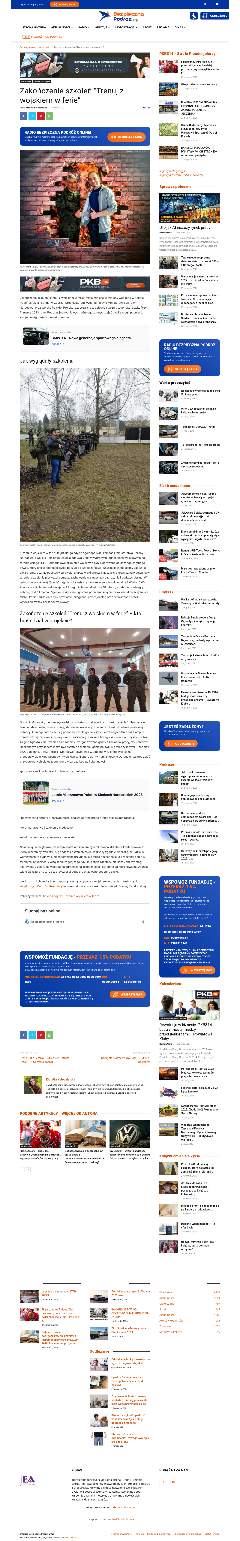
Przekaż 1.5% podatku (47, 36)
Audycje (101, 27)
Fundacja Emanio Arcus (159, 1533)
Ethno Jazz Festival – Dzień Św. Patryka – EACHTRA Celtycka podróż (46, 1060)
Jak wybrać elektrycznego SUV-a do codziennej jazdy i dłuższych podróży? (200, 516)
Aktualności (60, 27)
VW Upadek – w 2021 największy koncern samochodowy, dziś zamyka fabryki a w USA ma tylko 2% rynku (130, 1155)
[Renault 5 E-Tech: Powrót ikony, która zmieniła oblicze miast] (168, 555)
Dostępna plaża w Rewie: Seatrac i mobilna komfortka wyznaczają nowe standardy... (199, 318)
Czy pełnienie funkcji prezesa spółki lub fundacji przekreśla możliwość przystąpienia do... (129, 1400)
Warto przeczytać (42, 81)
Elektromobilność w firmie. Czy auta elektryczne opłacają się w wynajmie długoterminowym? (200, 535)
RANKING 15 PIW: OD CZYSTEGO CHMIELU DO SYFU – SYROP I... (130, 1313)
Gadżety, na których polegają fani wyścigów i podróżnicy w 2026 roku (199, 855)
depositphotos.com (125, 1507)
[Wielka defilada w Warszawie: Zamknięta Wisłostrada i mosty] (168, 604)
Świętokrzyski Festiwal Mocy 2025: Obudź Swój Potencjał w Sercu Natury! (199, 1109)
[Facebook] (211, 4)
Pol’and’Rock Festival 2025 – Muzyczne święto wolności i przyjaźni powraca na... (198, 1072)
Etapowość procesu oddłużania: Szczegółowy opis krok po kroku (130, 1438)
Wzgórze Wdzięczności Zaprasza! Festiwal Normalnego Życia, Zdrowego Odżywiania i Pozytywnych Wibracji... (199, 1132)
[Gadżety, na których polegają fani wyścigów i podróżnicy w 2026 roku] (168, 855)
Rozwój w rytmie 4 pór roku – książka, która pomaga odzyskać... (198, 1245)
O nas (179, 27)
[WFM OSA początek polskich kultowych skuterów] (168, 413)
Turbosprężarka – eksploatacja (200, 444)
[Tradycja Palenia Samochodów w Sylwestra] (168, 660)
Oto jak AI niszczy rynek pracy (199, 84)
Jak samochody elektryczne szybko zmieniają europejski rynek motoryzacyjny (198, 497)
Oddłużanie (184, 743)
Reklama (163, 27)
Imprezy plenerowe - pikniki (173, 1018)
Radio (82, 27)
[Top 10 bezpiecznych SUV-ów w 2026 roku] (99, 1296)
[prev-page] (22, 1169)
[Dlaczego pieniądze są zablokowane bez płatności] (168, 799)
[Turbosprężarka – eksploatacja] (168, 449)
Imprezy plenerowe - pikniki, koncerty (181, 175)
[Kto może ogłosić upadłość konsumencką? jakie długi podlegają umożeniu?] (99, 1420)
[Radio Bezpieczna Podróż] (121, 16)
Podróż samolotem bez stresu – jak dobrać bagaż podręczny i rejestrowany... (200, 836)
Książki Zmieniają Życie (179, 1156)
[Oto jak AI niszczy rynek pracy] (168, 89)
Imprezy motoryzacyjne (172, 171)
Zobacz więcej (69, 1537)
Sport (147, 27)
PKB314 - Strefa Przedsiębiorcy (187, 53)
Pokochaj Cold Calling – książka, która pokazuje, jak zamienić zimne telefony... (197, 1168)
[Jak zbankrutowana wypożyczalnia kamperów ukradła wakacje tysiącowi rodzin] (168, 777)
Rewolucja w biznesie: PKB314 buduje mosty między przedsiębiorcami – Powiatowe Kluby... (186, 1032)
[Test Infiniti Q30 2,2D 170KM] (168, 431)
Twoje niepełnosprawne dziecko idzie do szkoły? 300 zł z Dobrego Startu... (200, 261)
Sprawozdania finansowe (188, 1533)
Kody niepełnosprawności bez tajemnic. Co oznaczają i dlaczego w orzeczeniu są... (199, 299)
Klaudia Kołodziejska (36, 107)
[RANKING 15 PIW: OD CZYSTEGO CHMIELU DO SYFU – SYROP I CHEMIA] (99, 1314)
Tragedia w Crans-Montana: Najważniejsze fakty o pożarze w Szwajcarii (200, 640)
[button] (205, 4)
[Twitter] (32, 116)
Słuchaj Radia (67, 4)
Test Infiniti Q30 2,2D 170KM (198, 426)
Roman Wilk (165, 232)
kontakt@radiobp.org (121, 1519)
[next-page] (28, 1169)
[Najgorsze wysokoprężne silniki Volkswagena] (168, 395)
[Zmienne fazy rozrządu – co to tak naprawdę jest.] (168, 467)
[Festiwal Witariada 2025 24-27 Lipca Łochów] (168, 1092)
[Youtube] (217, 4)
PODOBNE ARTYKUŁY (39, 1113)
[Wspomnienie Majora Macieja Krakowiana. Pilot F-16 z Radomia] (168, 678)
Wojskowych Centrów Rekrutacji (41, 886)
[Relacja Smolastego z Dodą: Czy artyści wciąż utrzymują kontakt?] (168, 622)
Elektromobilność (174, 485)
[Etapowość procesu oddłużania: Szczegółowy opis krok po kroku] (99, 1439)
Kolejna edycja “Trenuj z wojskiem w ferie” (71, 896)
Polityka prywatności (121, 1533)
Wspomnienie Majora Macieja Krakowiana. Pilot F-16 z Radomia (199, 677)
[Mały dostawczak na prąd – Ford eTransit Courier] (168, 573)
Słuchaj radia (130, 137)
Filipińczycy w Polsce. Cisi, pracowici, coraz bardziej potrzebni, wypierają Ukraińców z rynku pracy (40, 1155)
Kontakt (140, 1533)
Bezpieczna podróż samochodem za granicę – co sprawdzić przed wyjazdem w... (200, 817)
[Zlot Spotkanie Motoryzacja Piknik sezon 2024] (99, 1333)
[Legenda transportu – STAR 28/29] (29, 1296)
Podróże (166, 764)
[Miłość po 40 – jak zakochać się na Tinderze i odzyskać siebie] (168, 1210)
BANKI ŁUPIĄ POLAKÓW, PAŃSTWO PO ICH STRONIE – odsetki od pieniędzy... (199, 151)
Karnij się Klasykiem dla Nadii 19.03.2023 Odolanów (125, 1060)
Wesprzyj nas (131, 994)
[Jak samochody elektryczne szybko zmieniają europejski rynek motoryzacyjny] (168, 498)
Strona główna (34, 27)
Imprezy (166, 591)
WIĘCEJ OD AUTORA (80, 1113)
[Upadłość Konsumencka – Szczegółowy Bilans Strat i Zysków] (99, 1382)
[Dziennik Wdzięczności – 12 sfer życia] (168, 1228)
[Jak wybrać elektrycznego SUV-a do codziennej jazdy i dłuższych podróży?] (168, 517)
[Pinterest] (41, 116)
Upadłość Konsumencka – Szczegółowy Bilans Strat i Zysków (127, 1381)
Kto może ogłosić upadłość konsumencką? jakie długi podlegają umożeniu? (128, 1419)
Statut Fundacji (212, 1533)
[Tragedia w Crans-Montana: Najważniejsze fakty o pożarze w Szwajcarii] (168, 641)
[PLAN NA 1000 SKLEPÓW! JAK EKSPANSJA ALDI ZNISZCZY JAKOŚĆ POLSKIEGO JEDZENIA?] (168, 107)
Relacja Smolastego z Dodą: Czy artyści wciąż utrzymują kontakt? (198, 621)
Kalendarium (170, 984)
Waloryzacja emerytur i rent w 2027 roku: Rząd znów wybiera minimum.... (199, 280)
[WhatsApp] (49, 116)
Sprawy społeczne (175, 186)
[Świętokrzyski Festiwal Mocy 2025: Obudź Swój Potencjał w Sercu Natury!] (168, 1110)
